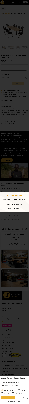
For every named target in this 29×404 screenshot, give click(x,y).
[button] (14, 401)
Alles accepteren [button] (8, 397)
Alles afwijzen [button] (22, 397)
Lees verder (23, 387)
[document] (14, 202)
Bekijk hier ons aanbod (14, 204)
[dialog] (14, 390)
